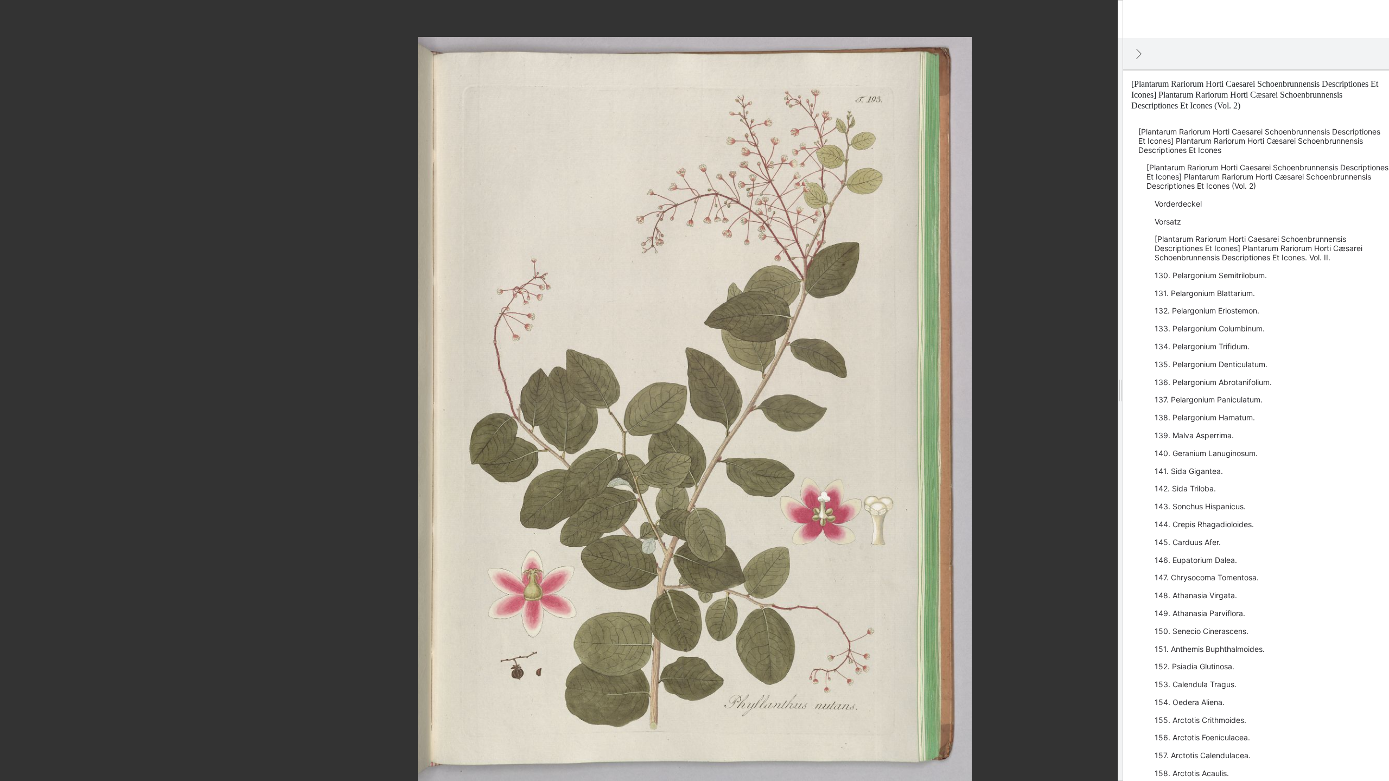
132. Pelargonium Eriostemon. (1207, 310)
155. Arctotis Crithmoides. (1200, 720)
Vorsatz (1168, 221)
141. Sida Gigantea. (1189, 471)
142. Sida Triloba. (1185, 488)
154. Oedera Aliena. (1190, 702)
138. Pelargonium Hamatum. (1205, 417)
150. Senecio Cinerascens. (1201, 631)
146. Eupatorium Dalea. (1196, 560)
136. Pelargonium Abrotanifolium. (1213, 382)
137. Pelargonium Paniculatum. (1209, 399)
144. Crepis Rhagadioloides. (1204, 524)
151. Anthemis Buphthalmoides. (1210, 649)
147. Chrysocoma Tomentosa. (1207, 577)
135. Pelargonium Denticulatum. (1211, 364)
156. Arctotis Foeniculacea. (1202, 737)
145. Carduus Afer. (1188, 542)
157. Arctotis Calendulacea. (1203, 755)
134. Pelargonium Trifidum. (1202, 346)
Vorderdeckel (1178, 203)
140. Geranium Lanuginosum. (1206, 453)
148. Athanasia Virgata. (1196, 595)
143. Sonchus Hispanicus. (1200, 506)
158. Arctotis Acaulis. (1192, 773)
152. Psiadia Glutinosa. (1194, 666)
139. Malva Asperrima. (1194, 435)
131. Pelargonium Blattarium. (1205, 293)
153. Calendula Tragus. (1196, 684)
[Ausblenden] (1138, 53)
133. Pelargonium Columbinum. (1210, 328)
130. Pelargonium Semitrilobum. (1211, 275)
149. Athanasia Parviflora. (1200, 613)
